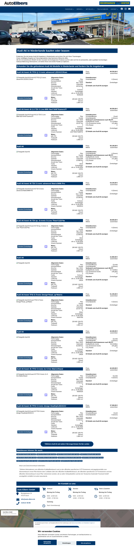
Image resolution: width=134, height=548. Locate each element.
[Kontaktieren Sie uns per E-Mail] (129, 9)
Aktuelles (89, 9)
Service (79, 9)
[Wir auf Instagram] (126, 9)
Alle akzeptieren (86, 543)
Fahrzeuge (68, 9)
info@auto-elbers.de (28, 499)
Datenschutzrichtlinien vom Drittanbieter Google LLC (83, 522)
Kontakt (114, 9)
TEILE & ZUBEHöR (102, 9)
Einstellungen (66, 543)
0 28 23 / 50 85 (26, 503)
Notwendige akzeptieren (47, 542)
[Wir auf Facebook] (122, 9)
